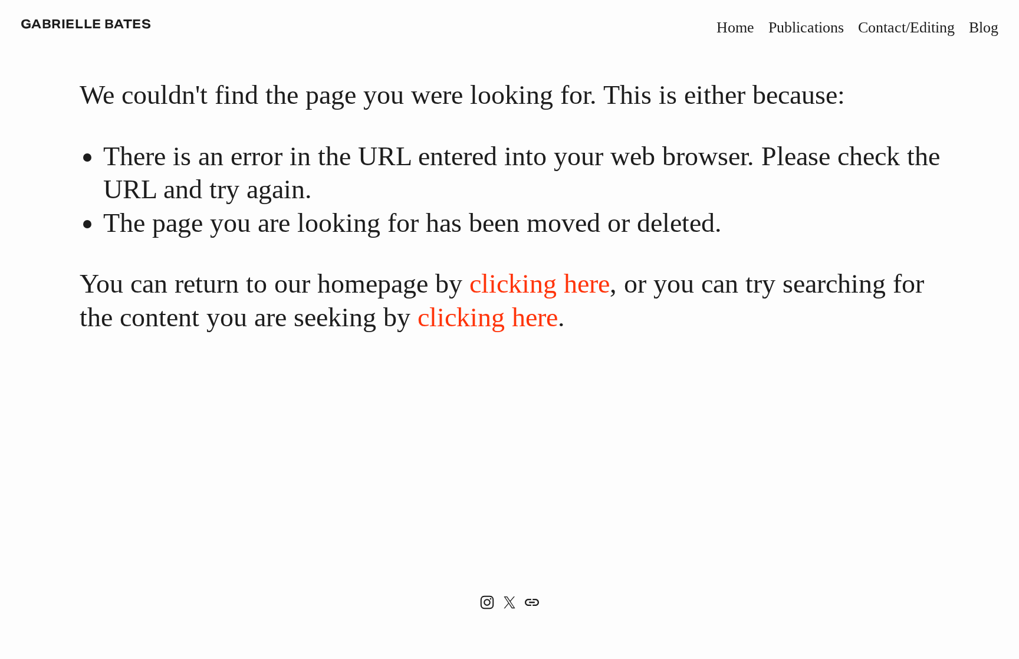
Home (735, 27)
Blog (983, 27)
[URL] (532, 602)
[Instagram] (487, 602)
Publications (806, 27)
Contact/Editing (906, 27)
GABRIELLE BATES (86, 24)
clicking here (539, 283)
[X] (509, 602)
